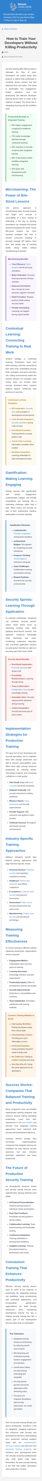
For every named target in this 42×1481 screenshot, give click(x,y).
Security (19, 17)
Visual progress (20, 559)
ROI (14, 17)
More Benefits (16, 14)
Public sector (26, 902)
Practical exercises (19, 668)
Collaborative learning (21, 690)
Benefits (7, 14)
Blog (32, 17)
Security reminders (19, 423)
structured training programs (19, 1449)
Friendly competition (22, 534)
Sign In (16, 20)
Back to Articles (10, 29)
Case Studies (28, 14)
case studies (27, 1122)
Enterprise (8, 17)
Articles (27, 17)
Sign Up (23, 20)
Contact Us (8, 20)
